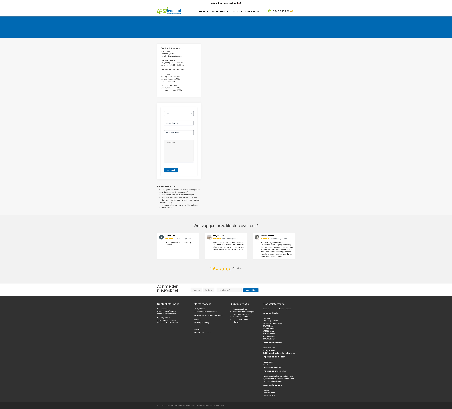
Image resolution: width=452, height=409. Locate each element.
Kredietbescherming (241, 317)
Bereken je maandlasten (273, 323)
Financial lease (269, 393)
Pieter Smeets (267, 236)
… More (279, 256)
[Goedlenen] (169, 10)
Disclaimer (204, 405)
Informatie (237, 322)
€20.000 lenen (269, 334)
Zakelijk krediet (269, 350)
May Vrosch (218, 236)
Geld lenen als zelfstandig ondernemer (279, 353)
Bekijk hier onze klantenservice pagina (208, 315)
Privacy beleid (214, 405)
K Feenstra (170, 236)
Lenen (202, 11)
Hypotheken (219, 11)
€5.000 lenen (268, 326)
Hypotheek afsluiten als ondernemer (278, 376)
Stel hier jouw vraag (201, 323)
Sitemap (224, 405)
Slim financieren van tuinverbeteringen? (178, 195)
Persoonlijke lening (270, 321)
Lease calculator (269, 395)
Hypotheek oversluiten (242, 314)
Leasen (235, 11)
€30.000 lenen (269, 339)
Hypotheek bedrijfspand (272, 381)
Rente (265, 364)
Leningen (266, 318)
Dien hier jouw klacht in (202, 332)
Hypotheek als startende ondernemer (278, 378)
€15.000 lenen (268, 331)
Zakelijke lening (269, 348)
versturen (171, 170)
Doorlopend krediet (240, 319)
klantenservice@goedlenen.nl (205, 311)
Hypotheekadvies (240, 309)
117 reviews (237, 268)
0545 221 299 (281, 11)
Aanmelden (251, 290)
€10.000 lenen (268, 328)
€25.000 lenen (269, 336)
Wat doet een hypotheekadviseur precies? (179, 197)
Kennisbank (252, 11)
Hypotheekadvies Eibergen (243, 311)
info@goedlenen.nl (170, 313)
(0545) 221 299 (170, 311)
